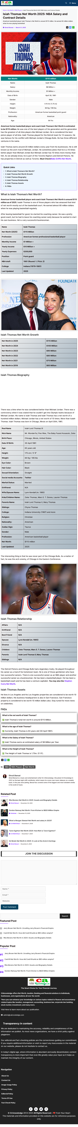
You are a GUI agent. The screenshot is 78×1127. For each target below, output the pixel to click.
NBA (7, 767)
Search (65, 916)
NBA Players (18, 10)
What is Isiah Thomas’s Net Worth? (21, 171)
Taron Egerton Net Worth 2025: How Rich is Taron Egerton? (32, 831)
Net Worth (11, 10)
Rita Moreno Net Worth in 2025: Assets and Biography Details (33, 800)
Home (4, 10)
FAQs (9, 186)
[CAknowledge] (7, 3)
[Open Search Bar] (66, 3)
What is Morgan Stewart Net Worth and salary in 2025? (30, 820)
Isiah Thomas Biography (16, 177)
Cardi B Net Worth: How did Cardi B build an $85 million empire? (28, 933)
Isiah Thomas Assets (15, 183)
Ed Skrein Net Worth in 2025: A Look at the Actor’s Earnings (32, 841)
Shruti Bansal (9, 27)
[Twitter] (31, 1109)
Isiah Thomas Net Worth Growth (20, 174)
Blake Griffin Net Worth (61, 159)
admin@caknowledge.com (13, 1015)
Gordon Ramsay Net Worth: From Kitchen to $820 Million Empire (34, 810)
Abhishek (13, 813)
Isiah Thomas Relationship (17, 180)
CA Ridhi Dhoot (15, 823)
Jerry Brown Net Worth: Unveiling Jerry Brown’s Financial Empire (29, 928)
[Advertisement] (39, 392)
